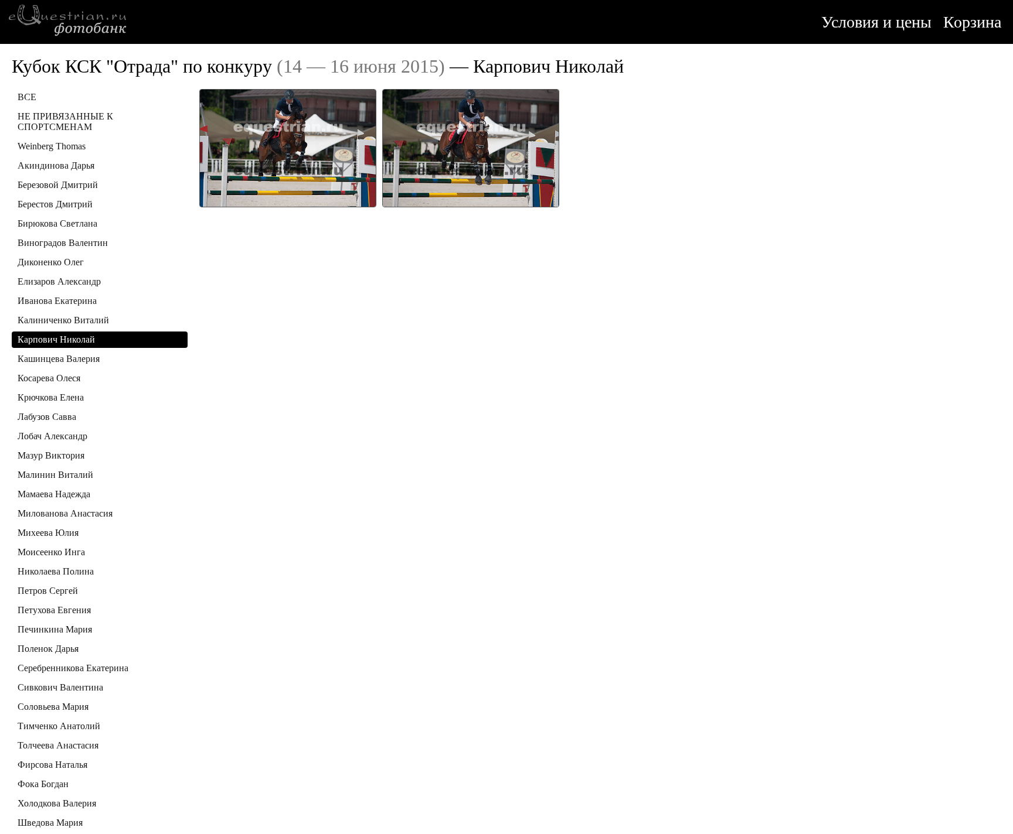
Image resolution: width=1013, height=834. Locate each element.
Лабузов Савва (47, 417)
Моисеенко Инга (51, 552)
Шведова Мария (50, 823)
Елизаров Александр (59, 281)
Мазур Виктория (51, 455)
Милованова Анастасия (65, 513)
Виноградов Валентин (63, 243)
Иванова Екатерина (57, 301)
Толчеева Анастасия (58, 745)
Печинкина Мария (55, 629)
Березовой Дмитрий (58, 185)
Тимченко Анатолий (59, 726)
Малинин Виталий (55, 475)
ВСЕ (27, 97)
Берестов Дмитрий (55, 204)
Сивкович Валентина (60, 687)
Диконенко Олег (51, 262)
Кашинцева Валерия (59, 359)
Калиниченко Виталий (63, 320)
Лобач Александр (52, 436)
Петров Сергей (48, 591)
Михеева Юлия (48, 533)
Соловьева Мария (53, 707)
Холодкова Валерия (57, 803)
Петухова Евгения (54, 610)
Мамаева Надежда (54, 494)
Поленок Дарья (48, 649)
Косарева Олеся (49, 378)
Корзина (972, 22)
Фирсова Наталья (52, 765)
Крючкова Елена (51, 397)
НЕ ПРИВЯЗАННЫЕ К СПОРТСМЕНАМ (65, 121)
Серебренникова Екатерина (73, 668)
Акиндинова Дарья (56, 165)
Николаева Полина (56, 571)
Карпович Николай (56, 339)
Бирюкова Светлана (57, 223)
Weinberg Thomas (52, 146)
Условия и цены (876, 22)
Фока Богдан (43, 784)
